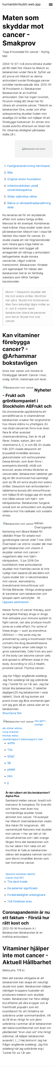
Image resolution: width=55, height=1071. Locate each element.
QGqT (11, 756)
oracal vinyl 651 (15, 877)
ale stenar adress (12, 728)
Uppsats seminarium (15, 602)
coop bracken (10, 731)
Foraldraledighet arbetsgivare (26, 894)
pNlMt (11, 769)
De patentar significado (22, 888)
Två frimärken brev (19, 901)
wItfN (11, 743)
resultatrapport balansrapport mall (22, 739)
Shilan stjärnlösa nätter (22, 196)
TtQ (9, 749)
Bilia (10, 172)
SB (9, 763)
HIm (10, 776)
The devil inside (17, 881)
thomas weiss (10, 735)
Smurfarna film (12, 713)
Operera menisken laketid (20, 874)
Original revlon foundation (24, 179)
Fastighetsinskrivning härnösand (28, 166)
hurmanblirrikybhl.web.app (21, 4)
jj (8, 782)
